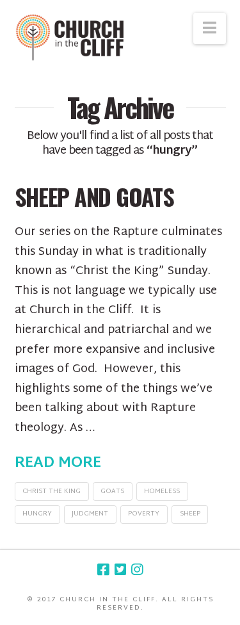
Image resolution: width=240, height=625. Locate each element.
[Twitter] (120, 569)
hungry (37, 514)
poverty (143, 514)
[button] (209, 28)
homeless (162, 491)
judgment (90, 514)
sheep (190, 514)
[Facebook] (103, 569)
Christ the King (51, 491)
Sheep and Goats (94, 196)
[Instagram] (137, 569)
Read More (58, 463)
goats (112, 491)
